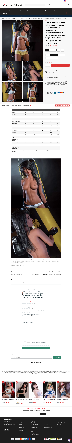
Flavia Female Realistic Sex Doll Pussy (35, 400)
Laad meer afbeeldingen (22, 100)
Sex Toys (20, 424)
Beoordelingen (26, 105)
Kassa (68, 5)
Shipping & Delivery (34, 421)
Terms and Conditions (35, 434)
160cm (58, 50)
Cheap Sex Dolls (21, 427)
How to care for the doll (61, 421)
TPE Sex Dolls (63, 372)
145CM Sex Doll (20, 371)
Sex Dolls (9, 371)
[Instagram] (8, 430)
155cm (55, 50)
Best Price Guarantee (34, 427)
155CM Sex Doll (26, 371)
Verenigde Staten (54, 55)
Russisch (47, 57)
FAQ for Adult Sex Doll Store (61, 422)
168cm (62, 50)
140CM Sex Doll (14, 371)
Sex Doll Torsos (21, 422)
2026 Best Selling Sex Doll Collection (49, 371)
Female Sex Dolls (8, 372)
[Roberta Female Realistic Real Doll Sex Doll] (67, 21)
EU (59, 55)
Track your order (47, 421)
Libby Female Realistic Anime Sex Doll (49, 400)
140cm (47, 50)
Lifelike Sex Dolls (15, 372)
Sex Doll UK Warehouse (48, 372)
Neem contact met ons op (59, 5)
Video (32, 431)
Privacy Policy (33, 433)
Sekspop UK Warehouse (25, 18)
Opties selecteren (8, 404)
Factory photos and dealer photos (35, 429)
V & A (33, 105)
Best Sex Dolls (21, 428)
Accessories (21, 425)
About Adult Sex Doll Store (35, 425)
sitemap (46, 441)
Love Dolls (21, 372)
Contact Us (46, 422)
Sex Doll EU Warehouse (39, 372)
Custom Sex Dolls (66, 371)
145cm (51, 50)
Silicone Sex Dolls (57, 372)
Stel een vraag (57, 357)
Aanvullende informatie (17, 105)
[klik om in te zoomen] (22, 40)
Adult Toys (37, 373)
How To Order (46, 424)
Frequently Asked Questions (48, 425)
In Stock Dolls (21, 430)
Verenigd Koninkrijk (54, 57)
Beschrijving (8, 105)
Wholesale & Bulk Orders (48, 427)
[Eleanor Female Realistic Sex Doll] (69, 21)
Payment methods (34, 424)
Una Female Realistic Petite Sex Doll (63, 400)
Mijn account (49, 5)
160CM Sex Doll (32, 371)
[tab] (4, 105)
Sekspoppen (8, 18)
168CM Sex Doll (39, 371)
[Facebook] (5, 430)
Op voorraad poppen (16, 18)
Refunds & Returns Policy (35, 422)
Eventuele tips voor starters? (28, 322)
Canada (63, 55)
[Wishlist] (13, 383)
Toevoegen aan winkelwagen (60, 65)
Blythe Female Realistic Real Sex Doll (8, 400)
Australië (47, 55)
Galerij (3, 105)
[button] (67, 11)
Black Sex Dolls (59, 371)
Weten (46, 60)
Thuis (3, 18)
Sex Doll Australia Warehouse (29, 372)
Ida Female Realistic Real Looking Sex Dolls (21, 400)
